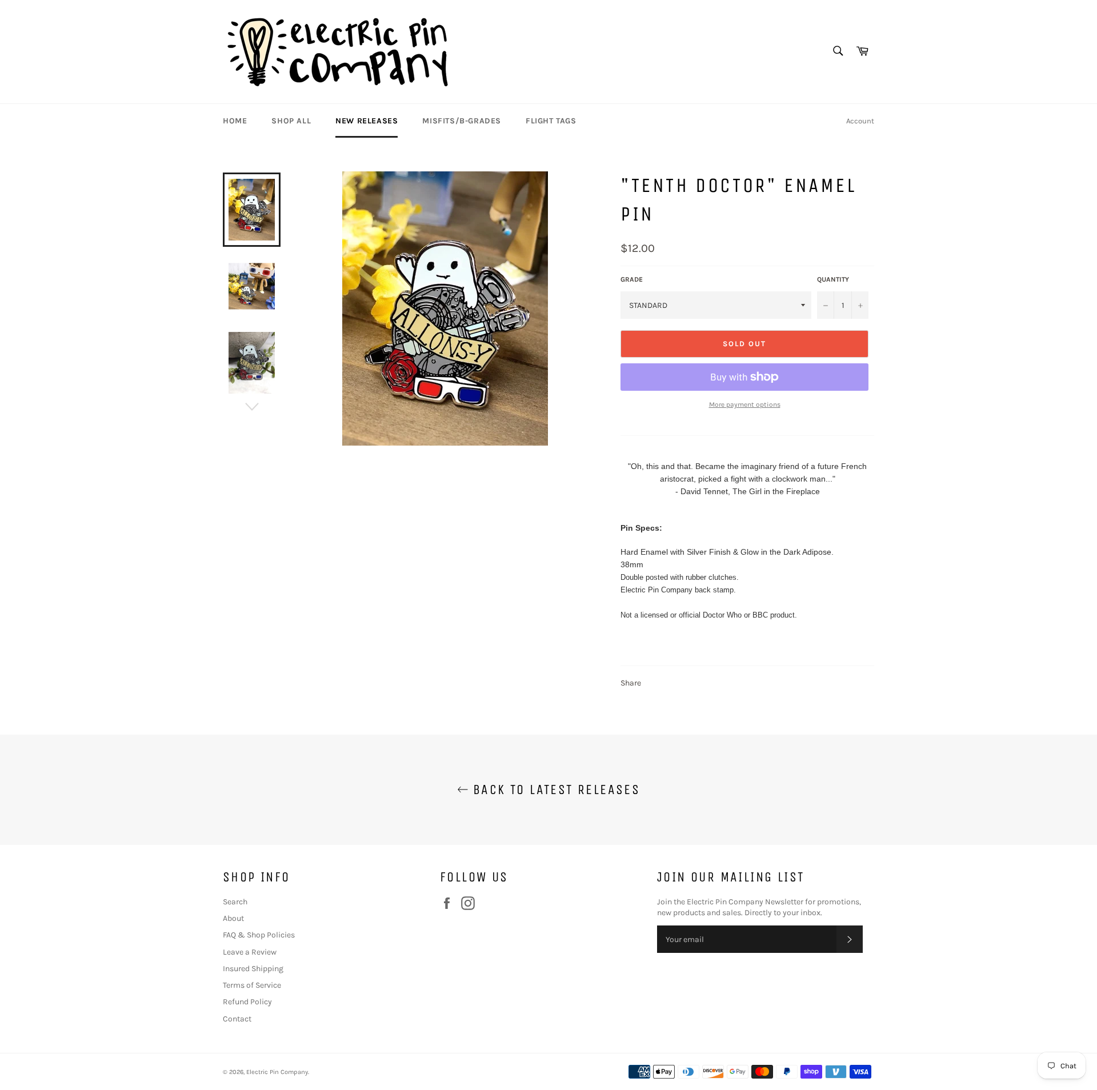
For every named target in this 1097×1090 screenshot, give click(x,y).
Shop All (291, 121)
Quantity (833, 279)
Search (235, 902)
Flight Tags (551, 121)
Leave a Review (250, 952)
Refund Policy (247, 1002)
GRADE (631, 279)
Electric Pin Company (277, 1072)
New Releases (366, 121)
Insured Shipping (253, 968)
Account (860, 121)
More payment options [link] (744, 404)
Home (235, 121)
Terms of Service (252, 985)
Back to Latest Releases (554, 790)
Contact (237, 1019)
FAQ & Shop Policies (259, 935)
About (233, 918)
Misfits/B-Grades (461, 121)
